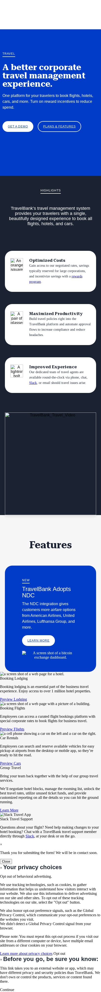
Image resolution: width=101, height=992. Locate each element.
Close (6, 861)
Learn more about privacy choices (26, 953)
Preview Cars (10, 763)
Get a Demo (18, 126)
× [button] (1, 960)
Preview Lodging (13, 699)
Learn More (38, 640)
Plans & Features (59, 126)
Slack (33, 383)
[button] (7, 990)
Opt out (59, 953)
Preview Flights (12, 729)
